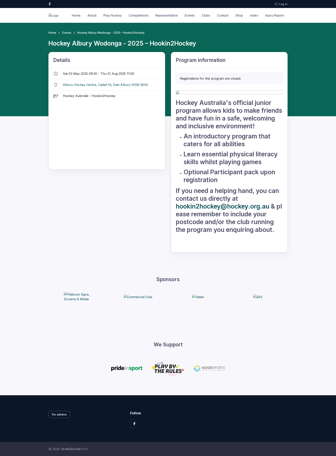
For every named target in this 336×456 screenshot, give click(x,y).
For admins (59, 414)
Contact (222, 15)
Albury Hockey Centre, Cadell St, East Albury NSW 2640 (105, 85)
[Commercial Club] (138, 296)
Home (76, 15)
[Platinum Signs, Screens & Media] (78, 296)
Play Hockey (112, 15)
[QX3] (257, 296)
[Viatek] (198, 296)
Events (190, 15)
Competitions (138, 15)
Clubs (206, 15)
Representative (166, 15)
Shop (239, 15)
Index (254, 15)
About (92, 15)
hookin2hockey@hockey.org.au (222, 206)
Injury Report (274, 15)
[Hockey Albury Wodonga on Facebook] (50, 4)
